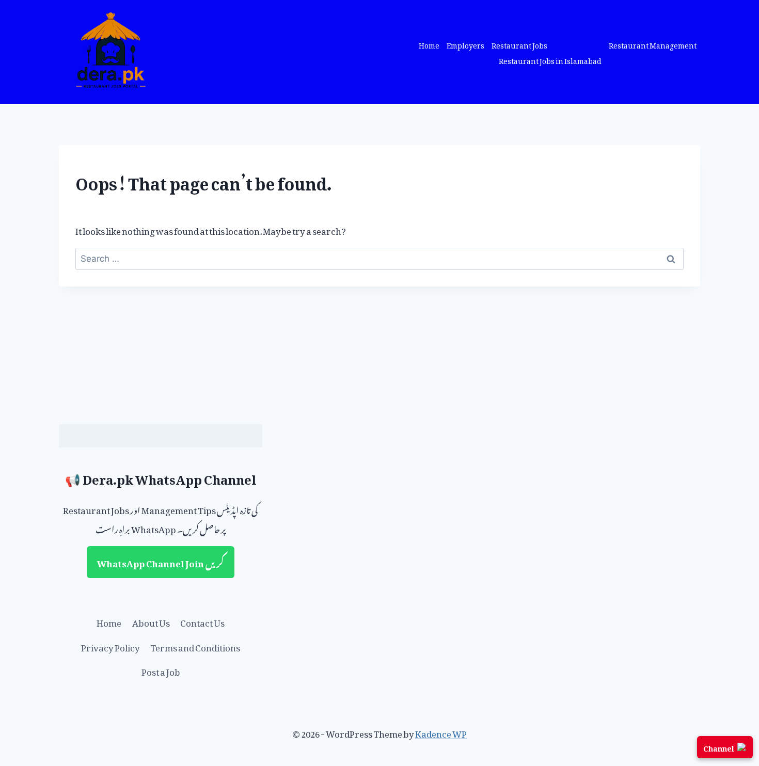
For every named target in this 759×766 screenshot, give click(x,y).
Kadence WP (441, 732)
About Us (151, 621)
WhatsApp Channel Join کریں (160, 561)
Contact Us (202, 621)
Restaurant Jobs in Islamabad (550, 60)
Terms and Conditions (195, 646)
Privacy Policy (110, 646)
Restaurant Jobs (519, 44)
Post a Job (160, 670)
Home (429, 44)
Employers (465, 44)
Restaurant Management (653, 44)
